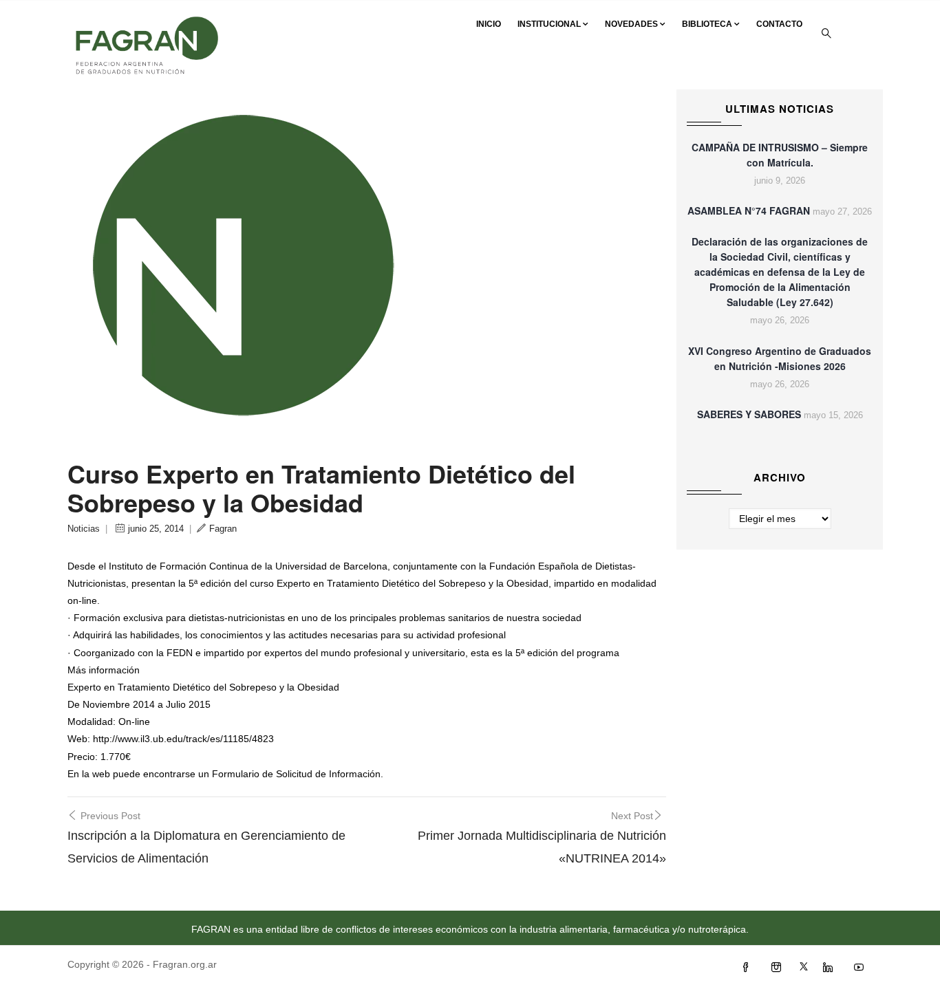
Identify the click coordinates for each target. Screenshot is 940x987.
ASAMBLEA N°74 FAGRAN (748, 210)
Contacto (779, 24)
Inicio (488, 24)
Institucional (549, 24)
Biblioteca (707, 24)
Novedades (631, 24)
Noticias (83, 528)
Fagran (223, 528)
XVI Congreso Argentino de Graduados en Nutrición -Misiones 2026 (779, 358)
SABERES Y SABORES (749, 414)
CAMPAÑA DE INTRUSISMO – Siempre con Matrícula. (780, 154)
